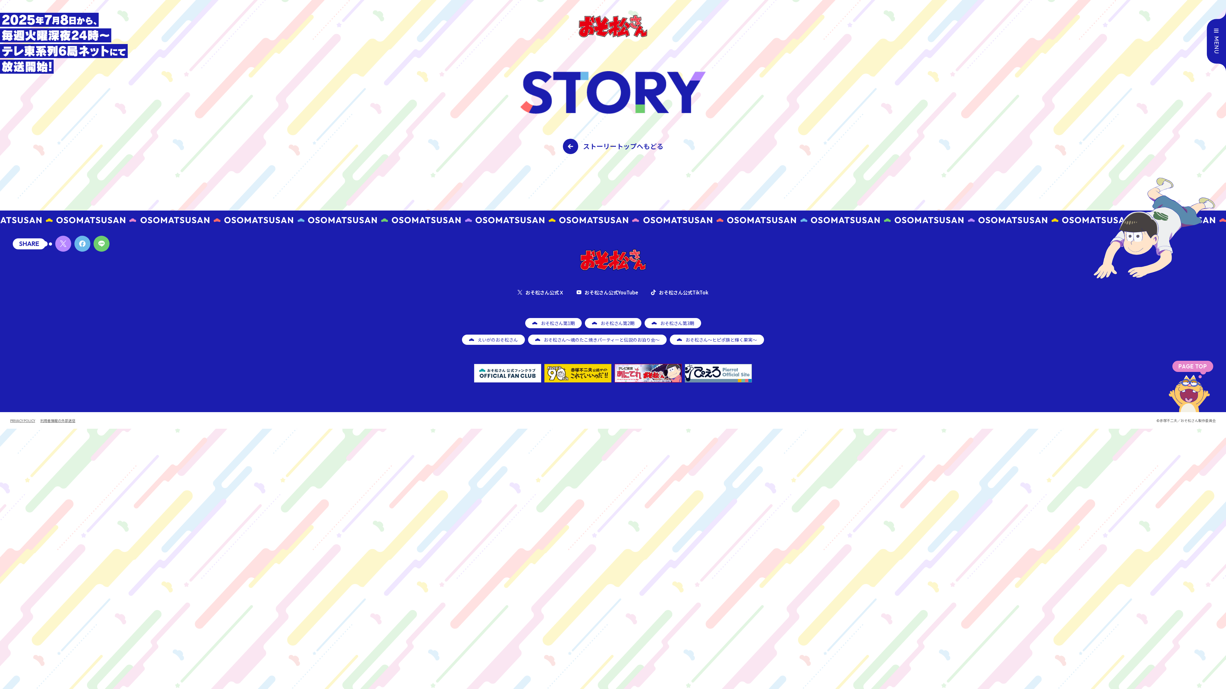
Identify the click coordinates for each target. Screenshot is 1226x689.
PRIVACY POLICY (22, 421)
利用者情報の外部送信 (57, 421)
